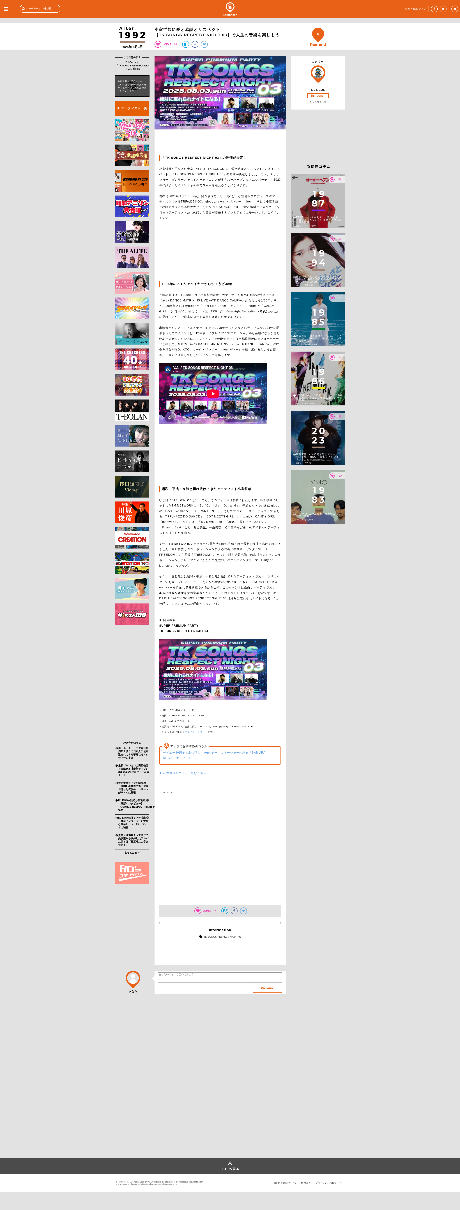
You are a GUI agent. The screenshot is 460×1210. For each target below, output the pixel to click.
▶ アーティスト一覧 (132, 108)
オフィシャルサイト (196, 732)
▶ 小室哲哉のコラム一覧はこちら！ (184, 773)
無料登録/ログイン (415, 8)
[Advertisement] (132, 684)
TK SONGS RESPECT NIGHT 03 (222, 936)
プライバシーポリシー (328, 1182)
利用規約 (306, 1182)
